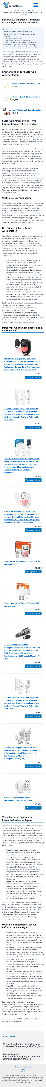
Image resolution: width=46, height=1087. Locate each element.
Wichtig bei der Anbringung (14, 38)
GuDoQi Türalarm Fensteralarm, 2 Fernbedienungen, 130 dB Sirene (18, 798)
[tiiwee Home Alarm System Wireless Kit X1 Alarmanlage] (23, 591)
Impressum (23, 1069)
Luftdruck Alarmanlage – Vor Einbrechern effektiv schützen (20, 35)
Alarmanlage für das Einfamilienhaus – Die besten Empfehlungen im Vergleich (23, 1045)
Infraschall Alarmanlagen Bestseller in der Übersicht (21, 42)
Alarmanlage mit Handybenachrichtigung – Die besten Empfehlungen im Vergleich (22, 1056)
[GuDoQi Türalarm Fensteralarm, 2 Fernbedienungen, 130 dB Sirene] (23, 786)
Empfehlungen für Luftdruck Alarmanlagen (18, 31)
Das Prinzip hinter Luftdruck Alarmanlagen (18, 40)
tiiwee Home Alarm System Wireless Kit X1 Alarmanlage (22, 604)
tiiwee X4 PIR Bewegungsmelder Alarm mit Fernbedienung (22, 562)
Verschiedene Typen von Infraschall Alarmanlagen (20, 45)
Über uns (23, 1072)
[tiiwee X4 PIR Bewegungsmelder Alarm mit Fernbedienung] (23, 550)
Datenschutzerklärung (23, 1067)
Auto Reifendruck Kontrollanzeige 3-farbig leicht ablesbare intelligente (27, 110)
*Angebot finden (34, 377)
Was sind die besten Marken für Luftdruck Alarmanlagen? (22, 47)
